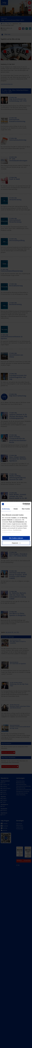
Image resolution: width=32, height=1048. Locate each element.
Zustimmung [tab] (6, 509)
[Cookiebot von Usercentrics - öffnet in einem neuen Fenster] (23, 504)
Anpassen (15, 543)
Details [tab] (16, 509)
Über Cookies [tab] (26, 509)
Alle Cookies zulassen (16, 538)
